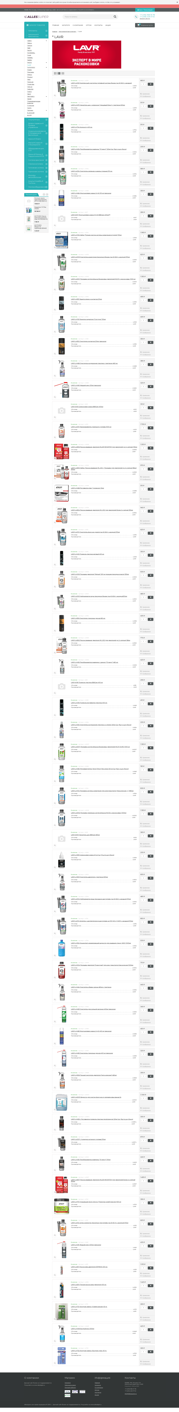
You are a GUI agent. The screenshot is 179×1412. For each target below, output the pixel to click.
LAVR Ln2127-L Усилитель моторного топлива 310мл (88, 1139)
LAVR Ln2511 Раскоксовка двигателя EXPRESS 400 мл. (89, 1267)
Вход (141, 10)
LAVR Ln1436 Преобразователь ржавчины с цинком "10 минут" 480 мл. (94, 662)
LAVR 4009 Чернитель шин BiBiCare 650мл (85, 835)
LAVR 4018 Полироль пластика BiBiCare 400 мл (87, 682)
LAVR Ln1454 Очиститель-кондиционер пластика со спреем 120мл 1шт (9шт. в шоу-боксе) (101, 725)
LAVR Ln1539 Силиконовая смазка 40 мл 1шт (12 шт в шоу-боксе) (92, 855)
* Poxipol (29, 77)
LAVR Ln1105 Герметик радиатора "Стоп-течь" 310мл (88, 319)
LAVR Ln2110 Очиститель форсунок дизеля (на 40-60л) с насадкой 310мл (95, 532)
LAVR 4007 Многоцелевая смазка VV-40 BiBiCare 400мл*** (90, 215)
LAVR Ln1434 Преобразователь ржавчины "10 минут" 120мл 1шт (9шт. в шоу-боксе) (99, 149)
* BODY (29, 50)
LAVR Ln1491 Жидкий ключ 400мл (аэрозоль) (86, 1245)
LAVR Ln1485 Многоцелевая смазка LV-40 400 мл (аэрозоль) (91, 1031)
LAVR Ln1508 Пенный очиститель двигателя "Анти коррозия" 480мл (94, 1075)
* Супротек (30, 105)
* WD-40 (29, 86)
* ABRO (29, 40)
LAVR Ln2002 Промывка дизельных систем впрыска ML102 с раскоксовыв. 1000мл (98, 813)
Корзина (68, 1383)
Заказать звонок (145, 18)
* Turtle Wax (30, 84)
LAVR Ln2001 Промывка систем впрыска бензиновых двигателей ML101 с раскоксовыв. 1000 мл (103, 279)
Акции (108, 25)
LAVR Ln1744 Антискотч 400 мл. (81, 127)
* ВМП (29, 94)
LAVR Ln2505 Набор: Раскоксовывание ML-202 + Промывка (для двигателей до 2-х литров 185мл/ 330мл (104, 468)
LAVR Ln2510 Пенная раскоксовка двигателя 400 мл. (88, 1285)
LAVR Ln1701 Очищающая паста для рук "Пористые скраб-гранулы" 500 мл (96, 1202)
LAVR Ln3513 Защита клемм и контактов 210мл (86, 299)
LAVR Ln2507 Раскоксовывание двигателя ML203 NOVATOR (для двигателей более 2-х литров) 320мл (103, 1180)
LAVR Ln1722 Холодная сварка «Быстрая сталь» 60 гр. (89, 1351)
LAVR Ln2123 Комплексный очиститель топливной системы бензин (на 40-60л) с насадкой (101, 83)
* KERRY (29, 60)
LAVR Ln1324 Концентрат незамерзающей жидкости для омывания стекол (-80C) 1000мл (101, 943)
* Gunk (29, 55)
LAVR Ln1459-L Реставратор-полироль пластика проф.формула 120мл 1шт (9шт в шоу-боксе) (102, 1119)
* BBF (28, 48)
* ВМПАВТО (30, 96)
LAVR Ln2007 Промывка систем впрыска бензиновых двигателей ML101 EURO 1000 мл (100, 747)
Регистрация (148, 10)
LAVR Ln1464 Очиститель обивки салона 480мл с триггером (91, 987)
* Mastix (29, 70)
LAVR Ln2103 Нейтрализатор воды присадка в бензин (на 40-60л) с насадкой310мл (99, 596)
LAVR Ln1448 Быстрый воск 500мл (82, 1329)
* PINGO (29, 74)
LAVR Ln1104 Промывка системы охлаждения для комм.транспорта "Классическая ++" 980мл (102, 791)
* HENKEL (30, 57)
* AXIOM (29, 45)
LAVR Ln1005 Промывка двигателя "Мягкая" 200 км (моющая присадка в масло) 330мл (100, 574)
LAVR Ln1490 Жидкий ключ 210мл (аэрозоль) (86, 385)
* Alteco (29, 43)
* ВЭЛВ (29, 99)
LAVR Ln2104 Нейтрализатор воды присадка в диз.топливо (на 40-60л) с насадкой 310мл (101, 899)
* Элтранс (30, 110)
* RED (28, 79)
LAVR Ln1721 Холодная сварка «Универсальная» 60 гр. (89, 1307)
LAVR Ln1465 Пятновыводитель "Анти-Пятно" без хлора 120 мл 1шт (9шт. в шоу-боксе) (100, 769)
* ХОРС (29, 108)
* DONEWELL (31, 53)
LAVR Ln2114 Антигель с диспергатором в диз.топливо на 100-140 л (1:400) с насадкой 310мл (102, 921)
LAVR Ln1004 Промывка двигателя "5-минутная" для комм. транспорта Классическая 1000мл (102, 965)
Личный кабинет (70, 1387)
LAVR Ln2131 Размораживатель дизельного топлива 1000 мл (91, 427)
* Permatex (30, 72)
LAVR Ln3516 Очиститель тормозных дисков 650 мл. (88, 618)
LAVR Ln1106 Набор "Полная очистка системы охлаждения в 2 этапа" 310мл (96, 235)
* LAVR (29, 65)
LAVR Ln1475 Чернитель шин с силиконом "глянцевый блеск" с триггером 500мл (98, 105)
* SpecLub (30, 82)
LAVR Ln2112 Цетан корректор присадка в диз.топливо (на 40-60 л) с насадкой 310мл (99, 1223)
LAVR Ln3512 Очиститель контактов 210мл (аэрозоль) (88, 341)
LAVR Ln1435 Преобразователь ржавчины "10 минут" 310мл (90, 1160)
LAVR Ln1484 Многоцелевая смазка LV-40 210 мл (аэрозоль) (91, 193)
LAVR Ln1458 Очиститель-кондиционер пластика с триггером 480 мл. (94, 363)
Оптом (88, 25)
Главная (55, 25)
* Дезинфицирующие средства (33, 102)
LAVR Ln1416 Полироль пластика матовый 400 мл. (87, 554)
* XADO (29, 91)
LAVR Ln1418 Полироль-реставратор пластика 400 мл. (89, 703)
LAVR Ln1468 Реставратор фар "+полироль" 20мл (87, 488)
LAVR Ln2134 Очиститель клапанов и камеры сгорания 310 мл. (91, 171)
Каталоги (66, 25)
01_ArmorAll (30, 113)
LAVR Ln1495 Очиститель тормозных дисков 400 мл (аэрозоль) (92, 1053)
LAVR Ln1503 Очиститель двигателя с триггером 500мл (89, 877)
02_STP (29, 115)
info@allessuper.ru (131, 1394)
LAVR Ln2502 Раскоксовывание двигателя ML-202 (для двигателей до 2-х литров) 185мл (100, 640)
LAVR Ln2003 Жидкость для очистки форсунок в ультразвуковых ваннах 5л (96, 1097)
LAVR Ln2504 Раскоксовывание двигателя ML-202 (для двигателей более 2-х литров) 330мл (102, 510)
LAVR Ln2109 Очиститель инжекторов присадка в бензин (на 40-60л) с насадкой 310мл (100, 257)
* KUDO (29, 62)
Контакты (98, 25)
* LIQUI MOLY (31, 67)
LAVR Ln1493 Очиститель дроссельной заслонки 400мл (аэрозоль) (93, 1009)
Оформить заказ (70, 1385)
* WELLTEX (30, 89)
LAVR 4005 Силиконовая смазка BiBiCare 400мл (87, 407)
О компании (78, 25)
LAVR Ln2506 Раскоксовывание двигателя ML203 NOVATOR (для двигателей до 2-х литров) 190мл (104, 447)
